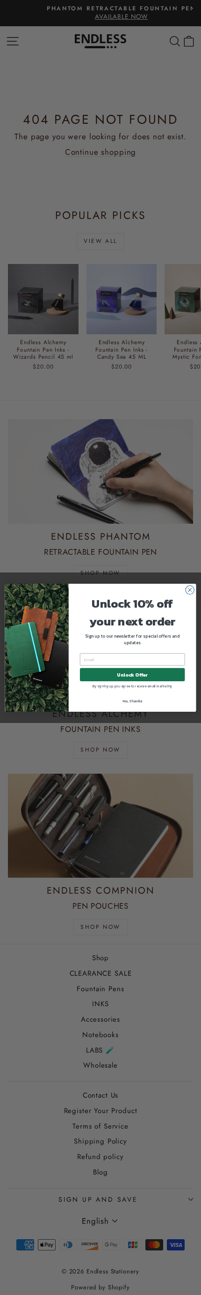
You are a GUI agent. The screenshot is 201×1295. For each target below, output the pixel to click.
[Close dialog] (190, 590)
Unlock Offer (132, 674)
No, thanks (132, 701)
